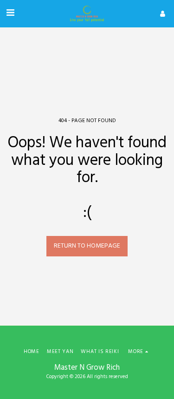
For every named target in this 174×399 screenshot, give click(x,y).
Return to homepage (87, 246)
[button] (10, 13)
